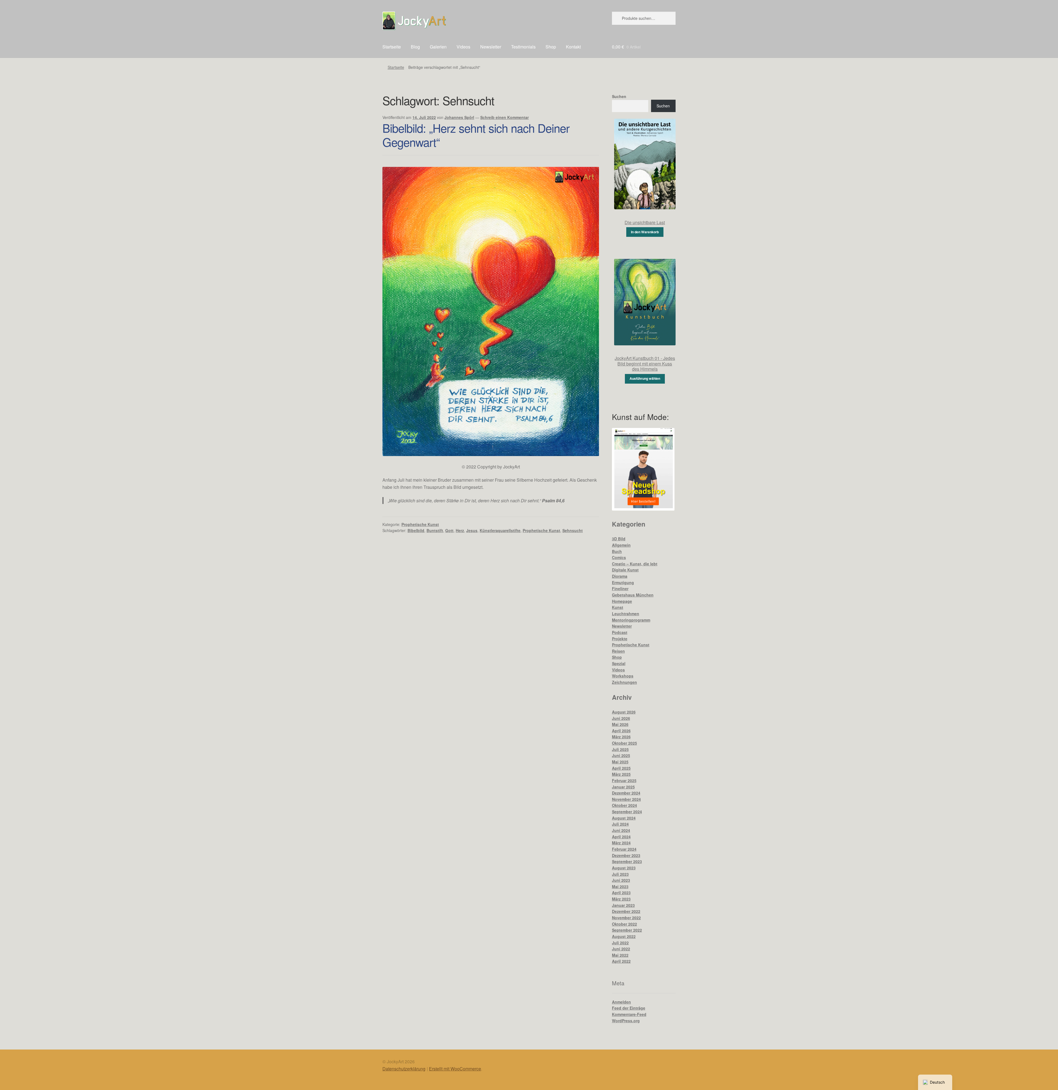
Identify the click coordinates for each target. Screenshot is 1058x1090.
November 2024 (626, 799)
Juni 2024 (621, 830)
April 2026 (621, 730)
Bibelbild (415, 530)
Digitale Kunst (625, 570)
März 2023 (621, 899)
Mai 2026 (620, 724)
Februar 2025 (624, 780)
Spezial (618, 663)
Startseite (391, 47)
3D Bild (618, 538)
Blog (415, 47)
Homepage (622, 601)
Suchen (619, 96)
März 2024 (621, 842)
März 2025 (621, 774)
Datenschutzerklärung (403, 1068)
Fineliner (620, 588)
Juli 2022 (620, 942)
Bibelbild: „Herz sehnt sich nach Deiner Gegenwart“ (476, 135)
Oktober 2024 (624, 805)
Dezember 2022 (626, 911)
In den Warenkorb (645, 231)
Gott (449, 530)
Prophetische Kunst (420, 524)
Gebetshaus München (633, 595)
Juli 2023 (620, 874)
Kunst (617, 607)
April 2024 (621, 836)
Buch (617, 551)
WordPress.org (626, 1020)
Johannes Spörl (459, 117)
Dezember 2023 (626, 855)
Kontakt (573, 47)
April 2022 (621, 961)
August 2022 (624, 936)
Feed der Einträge (628, 1008)
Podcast (619, 632)
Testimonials (523, 47)
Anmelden (621, 1002)
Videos (463, 47)
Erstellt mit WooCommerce (455, 1068)
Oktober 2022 (624, 924)
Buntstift (435, 530)
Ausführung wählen (645, 378)
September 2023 (627, 861)
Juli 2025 (620, 749)
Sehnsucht (572, 530)
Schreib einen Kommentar (504, 117)
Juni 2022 (621, 948)
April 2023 (621, 892)
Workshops (622, 676)
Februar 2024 (624, 849)
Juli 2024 (620, 824)
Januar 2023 (623, 905)
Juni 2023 (621, 880)
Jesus (471, 530)
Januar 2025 (623, 787)
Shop (551, 47)
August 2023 (624, 868)
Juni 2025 (621, 755)
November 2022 (626, 917)
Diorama (619, 576)
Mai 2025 (620, 761)
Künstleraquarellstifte (500, 530)
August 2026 (624, 712)
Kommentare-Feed (629, 1014)
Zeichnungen (624, 682)
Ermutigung (623, 582)
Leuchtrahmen (625, 613)
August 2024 (624, 818)
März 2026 (621, 736)
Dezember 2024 (626, 793)
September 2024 (627, 811)
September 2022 (627, 930)
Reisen (618, 651)
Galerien (438, 47)
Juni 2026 (621, 718)
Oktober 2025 (624, 743)
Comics (619, 557)
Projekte (619, 638)
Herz (460, 530)
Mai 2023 (620, 886)
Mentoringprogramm (631, 620)
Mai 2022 (620, 955)
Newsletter (490, 47)
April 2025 (621, 768)
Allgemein (621, 545)
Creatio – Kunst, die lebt (634, 563)
